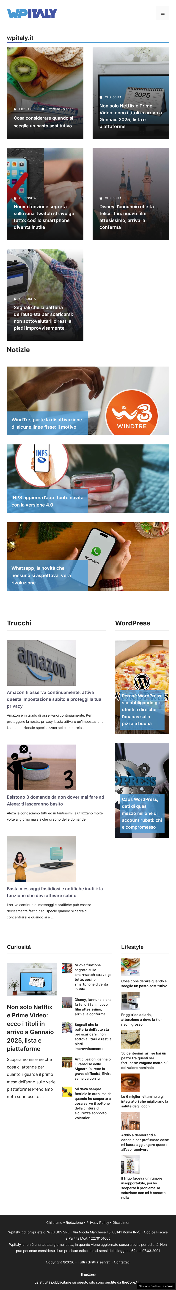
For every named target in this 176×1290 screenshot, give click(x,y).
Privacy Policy (97, 1222)
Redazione (74, 1222)
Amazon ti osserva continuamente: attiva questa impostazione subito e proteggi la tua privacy (54, 699)
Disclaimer (121, 1222)
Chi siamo (54, 1222)
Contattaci (122, 1262)
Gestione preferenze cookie (156, 1286)
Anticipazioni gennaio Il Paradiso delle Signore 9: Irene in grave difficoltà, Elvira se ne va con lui (93, 1069)
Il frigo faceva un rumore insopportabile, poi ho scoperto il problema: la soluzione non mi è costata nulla (143, 1188)
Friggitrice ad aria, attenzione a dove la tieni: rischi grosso (142, 1020)
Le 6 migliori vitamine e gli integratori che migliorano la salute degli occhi (144, 1101)
